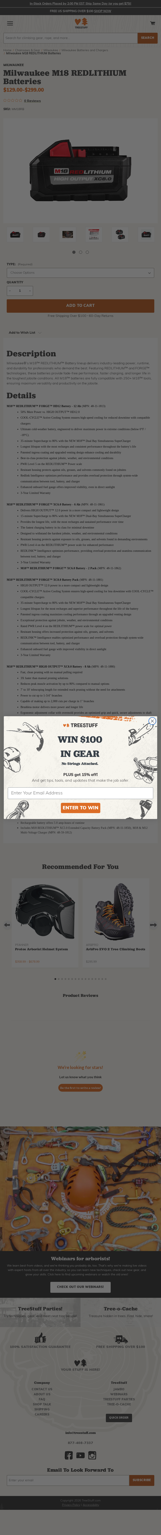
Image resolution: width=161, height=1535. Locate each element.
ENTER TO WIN (80, 808)
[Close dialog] (152, 721)
